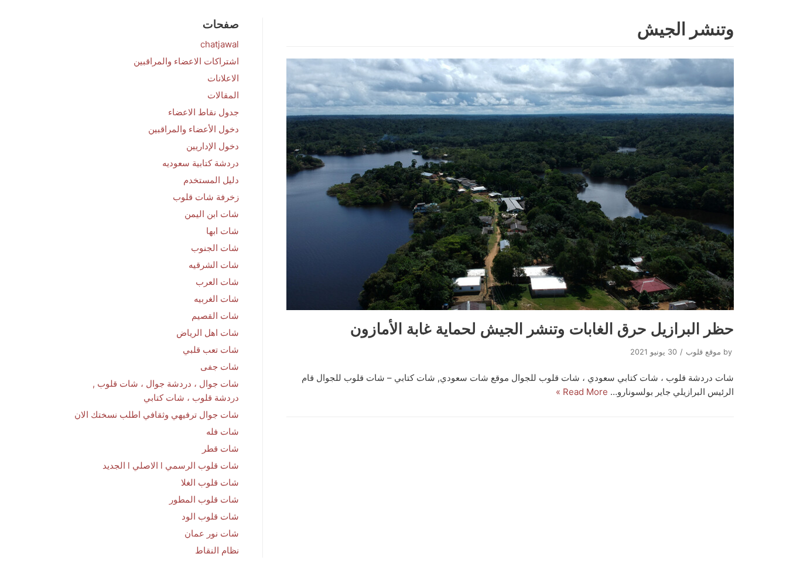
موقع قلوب (703, 352)
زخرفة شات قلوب (206, 196)
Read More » (582, 391)
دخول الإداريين (212, 146)
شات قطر (220, 448)
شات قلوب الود (210, 516)
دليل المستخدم (211, 179)
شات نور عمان (211, 533)
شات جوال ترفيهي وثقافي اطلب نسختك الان (156, 414)
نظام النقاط (217, 550)
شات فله (222, 431)
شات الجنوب (215, 247)
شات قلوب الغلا (210, 482)
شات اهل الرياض (207, 332)
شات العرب (217, 281)
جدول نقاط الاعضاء (203, 112)
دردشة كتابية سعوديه (200, 163)
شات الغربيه (216, 298)
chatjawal (219, 44)
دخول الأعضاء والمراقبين (193, 129)
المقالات (223, 95)
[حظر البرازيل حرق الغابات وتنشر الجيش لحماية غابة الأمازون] (510, 184)
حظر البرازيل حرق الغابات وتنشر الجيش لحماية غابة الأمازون (542, 328)
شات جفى (219, 366)
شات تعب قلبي (211, 349)
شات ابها (222, 230)
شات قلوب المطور (204, 499)
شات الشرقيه (214, 264)
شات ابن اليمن (211, 213)
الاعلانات (223, 78)
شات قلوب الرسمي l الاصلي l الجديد (170, 465)
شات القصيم (215, 315)
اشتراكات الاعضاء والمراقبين (186, 61)
